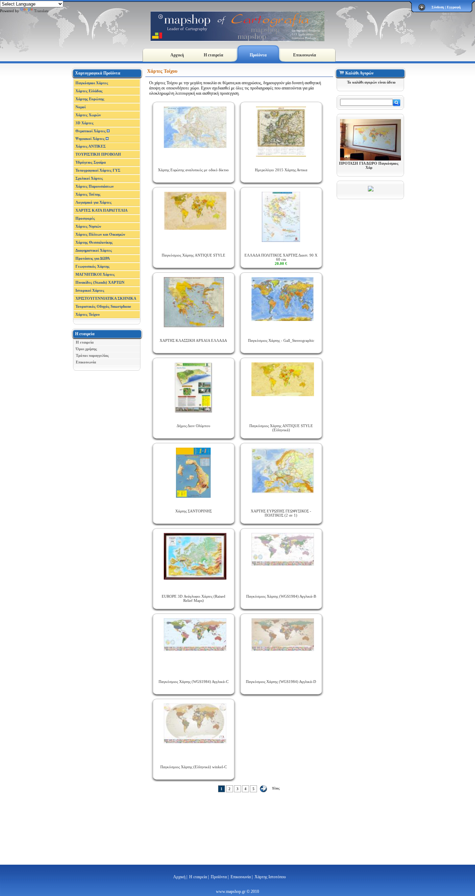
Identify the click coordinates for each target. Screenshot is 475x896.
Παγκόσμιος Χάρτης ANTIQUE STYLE (193, 255)
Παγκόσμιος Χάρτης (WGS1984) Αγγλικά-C (193, 681)
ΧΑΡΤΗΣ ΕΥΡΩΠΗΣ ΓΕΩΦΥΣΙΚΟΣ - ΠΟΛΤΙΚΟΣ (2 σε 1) (281, 513)
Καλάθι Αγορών (359, 73)
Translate (41, 11)
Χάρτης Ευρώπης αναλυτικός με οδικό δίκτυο (193, 170)
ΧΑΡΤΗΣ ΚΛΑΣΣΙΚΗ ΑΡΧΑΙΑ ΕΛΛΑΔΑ (193, 340)
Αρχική (177, 55)
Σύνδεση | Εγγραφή (446, 7)
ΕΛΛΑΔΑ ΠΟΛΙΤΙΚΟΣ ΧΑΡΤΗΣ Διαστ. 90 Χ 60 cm (280, 259)
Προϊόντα (258, 55)
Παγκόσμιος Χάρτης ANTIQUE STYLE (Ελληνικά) (281, 428)
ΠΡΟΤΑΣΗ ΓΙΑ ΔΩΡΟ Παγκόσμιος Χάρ (368, 165)
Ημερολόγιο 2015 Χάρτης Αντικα (281, 170)
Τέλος (276, 788)
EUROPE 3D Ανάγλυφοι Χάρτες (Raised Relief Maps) (193, 598)
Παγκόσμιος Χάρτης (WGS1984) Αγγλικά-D (281, 681)
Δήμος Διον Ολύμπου (193, 426)
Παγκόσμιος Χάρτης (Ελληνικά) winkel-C (193, 767)
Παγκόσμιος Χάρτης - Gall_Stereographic (281, 340)
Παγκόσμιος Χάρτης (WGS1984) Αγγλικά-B (281, 596)
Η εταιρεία (213, 55)
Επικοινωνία (304, 55)
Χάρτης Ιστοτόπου (270, 876)
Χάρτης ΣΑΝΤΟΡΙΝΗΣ (193, 511)
